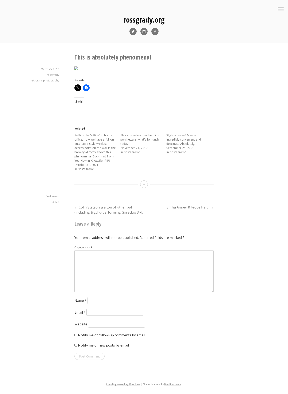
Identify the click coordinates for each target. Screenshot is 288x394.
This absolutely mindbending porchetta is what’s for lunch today (139, 139)
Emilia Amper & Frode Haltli (190, 207)
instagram (36, 80)
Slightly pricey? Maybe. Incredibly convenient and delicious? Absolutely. (183, 139)
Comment (83, 247)
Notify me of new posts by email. (103, 345)
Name (80, 300)
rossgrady (53, 75)
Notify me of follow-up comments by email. (112, 335)
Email (80, 312)
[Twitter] (133, 31)
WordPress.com (172, 384)
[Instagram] (144, 31)
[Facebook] (155, 31)
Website (80, 324)
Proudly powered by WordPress (123, 384)
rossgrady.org (144, 20)
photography (51, 80)
